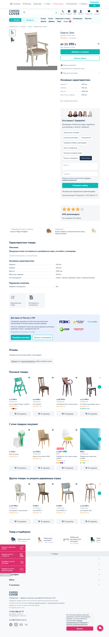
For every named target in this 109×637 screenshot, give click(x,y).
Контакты (28, 4)
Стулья (43, 18)
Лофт (59, 21)
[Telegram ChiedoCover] (11, 624)
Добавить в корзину (80, 52)
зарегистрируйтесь (28, 361)
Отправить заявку (80, 185)
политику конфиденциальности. (77, 624)
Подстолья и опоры (62, 18)
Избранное (89, 14)
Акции (66, 21)
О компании (16, 4)
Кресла (43, 21)
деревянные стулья (50, 478)
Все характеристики (68, 101)
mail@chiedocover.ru (18, 620)
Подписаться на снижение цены (72, 68)
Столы (50, 18)
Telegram (69, 14)
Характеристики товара (15, 304)
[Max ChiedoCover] (16, 624)
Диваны (52, 21)
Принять (80, 629)
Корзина (97, 14)
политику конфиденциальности (76, 179)
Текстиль (88, 18)
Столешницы (77, 18)
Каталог (17, 20)
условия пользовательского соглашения (76, 621)
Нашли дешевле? (69, 65)
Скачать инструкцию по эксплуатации (23, 256)
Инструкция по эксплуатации (34, 304)
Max (75, 14)
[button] (24, 12)
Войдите (14, 361)
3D (94, 6)
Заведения (30, 20)
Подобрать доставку (21, 337)
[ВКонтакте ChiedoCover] (26, 624)
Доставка (39, 4)
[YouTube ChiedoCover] (21, 624)
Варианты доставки (70, 73)
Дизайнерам (94, 2)
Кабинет (81, 14)
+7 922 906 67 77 (62, 14)
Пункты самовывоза (42, 337)
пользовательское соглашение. (56, 603)
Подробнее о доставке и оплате (23, 332)
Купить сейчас (80, 58)
